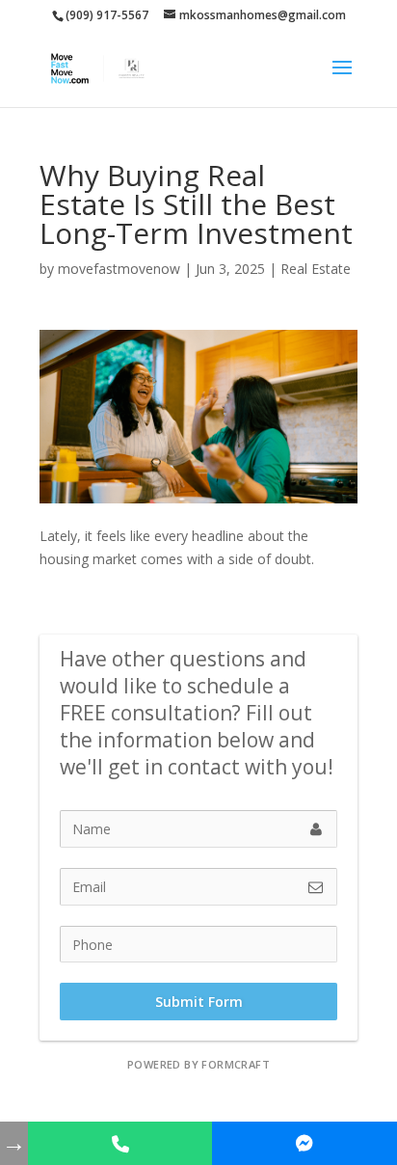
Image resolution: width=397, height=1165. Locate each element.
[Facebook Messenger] (304, 1143)
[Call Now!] (120, 1143)
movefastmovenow (119, 268)
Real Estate (315, 268)
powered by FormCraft (198, 1064)
